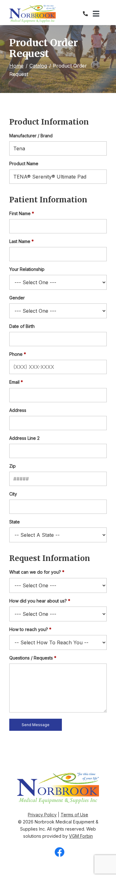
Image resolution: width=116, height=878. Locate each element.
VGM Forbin (81, 836)
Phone (16, 354)
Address (17, 410)
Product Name (23, 163)
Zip (12, 466)
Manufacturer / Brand (31, 135)
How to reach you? (28, 629)
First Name (20, 213)
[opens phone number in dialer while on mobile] (88, 14)
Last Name (19, 241)
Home (16, 66)
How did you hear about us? (38, 600)
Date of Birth (22, 326)
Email (14, 382)
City (13, 493)
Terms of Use (74, 814)
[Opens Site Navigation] (100, 14)
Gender (17, 297)
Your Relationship (27, 269)
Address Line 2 (24, 438)
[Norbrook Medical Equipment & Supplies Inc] (32, 14)
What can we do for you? (35, 572)
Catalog (38, 66)
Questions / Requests (31, 657)
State (14, 521)
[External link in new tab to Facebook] (59, 852)
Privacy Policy (42, 814)
